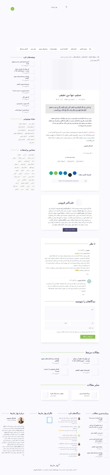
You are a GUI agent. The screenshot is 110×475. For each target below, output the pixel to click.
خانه (90, 49)
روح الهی (31, 167)
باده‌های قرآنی (76, 57)
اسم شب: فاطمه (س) (96, 433)
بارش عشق (31, 130)
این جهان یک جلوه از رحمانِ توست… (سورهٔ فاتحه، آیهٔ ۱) (81, 360)
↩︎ (83, 153)
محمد (16, 183)
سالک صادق (31, 164)
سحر (27, 170)
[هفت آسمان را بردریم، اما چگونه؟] (106, 419)
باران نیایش (21, 139)
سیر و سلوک (21, 158)
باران (27, 189)
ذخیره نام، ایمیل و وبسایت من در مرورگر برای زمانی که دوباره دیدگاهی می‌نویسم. (75, 332)
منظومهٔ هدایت (53, 49)
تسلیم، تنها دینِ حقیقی (64, 418)
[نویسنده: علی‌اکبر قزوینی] (78, 202)
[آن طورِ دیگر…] (32, 98)
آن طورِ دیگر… (25, 97)
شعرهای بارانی (21, 130)
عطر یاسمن (23, 136)
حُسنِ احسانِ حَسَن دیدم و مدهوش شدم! (95, 439)
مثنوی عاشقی (83, 49)
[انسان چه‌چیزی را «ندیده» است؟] (32, 92)
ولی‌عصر (23, 164)
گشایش (24, 180)
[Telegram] (97, 9)
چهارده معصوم (24, 183)
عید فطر (15, 186)
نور (18, 180)
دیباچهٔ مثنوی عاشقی (97, 446)
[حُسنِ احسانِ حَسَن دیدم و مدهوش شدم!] (32, 63)
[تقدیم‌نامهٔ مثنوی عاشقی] (32, 85)
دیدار (24, 154)
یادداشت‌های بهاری (29, 133)
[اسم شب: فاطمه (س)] (106, 434)
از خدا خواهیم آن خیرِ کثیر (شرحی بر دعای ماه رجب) (95, 426)
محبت (23, 176)
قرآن (22, 170)
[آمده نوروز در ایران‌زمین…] (32, 105)
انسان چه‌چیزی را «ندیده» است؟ (21, 90)
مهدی (16, 170)
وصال (19, 154)
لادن (32, 173)
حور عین (16, 167)
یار (32, 186)
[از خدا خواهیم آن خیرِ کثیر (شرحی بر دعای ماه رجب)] (106, 427)
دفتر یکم (31, 142)
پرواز (32, 189)
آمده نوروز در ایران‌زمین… (22, 103)
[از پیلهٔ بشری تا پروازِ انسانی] (32, 111)
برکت (28, 186)
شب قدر (26, 173)
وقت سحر (33, 49)
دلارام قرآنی (74, 49)
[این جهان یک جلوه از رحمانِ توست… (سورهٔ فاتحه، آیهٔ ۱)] (32, 71)
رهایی (14, 158)
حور (32, 170)
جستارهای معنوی (43, 49)
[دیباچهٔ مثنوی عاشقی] (106, 448)
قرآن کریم (31, 154)
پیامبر (32, 183)
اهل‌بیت (22, 186)
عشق (19, 161)
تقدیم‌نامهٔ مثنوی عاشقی (82, 370)
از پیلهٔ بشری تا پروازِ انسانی (22, 110)
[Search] (12, 9)
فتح (15, 173)
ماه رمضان (16, 176)
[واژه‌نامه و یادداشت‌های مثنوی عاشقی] (32, 78)
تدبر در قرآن (30, 158)
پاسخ (87, 274)
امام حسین (31, 176)
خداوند (16, 189)
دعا (32, 161)
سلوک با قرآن (92, 57)
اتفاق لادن (31, 136)
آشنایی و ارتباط (24, 49)
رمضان (16, 164)
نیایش (20, 173)
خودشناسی (26, 161)
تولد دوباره (31, 180)
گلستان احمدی (63, 49)
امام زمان (24, 167)
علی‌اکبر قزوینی (66, 202)
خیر (22, 189)
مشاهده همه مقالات (70, 229)
